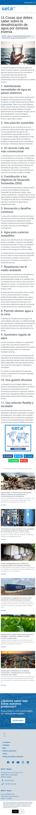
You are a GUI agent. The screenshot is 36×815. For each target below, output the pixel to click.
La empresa (6, 742)
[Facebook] (8, 762)
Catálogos (6, 745)
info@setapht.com (29, 2)
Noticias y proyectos (9, 751)
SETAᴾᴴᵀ (4, 36)
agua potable (7, 104)
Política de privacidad (12, 807)
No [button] (22, 811)
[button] (26, 8)
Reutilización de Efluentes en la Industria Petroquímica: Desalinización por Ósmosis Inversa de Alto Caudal (15, 673)
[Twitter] (13, 762)
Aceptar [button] (15, 811)
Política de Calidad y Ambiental (13, 756)
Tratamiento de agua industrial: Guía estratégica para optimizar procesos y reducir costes (17, 530)
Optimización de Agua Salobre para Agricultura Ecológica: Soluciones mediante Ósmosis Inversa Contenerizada (17, 636)
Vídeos (5, 754)
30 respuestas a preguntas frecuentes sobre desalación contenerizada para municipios (16, 599)
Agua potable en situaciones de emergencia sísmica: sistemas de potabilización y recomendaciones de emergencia (16, 494)
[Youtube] (18, 762)
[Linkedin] (27, 762)
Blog (9, 36)
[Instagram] (22, 762)
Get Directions (9, 780)
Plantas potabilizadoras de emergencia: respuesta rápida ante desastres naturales (15, 564)
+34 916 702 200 (10, 784)
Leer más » (3, 505)
